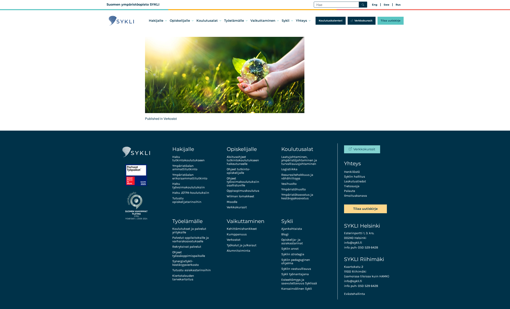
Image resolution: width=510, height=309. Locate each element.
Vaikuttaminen (262, 20)
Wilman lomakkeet (240, 196)
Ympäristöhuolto (293, 189)
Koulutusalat (207, 20)
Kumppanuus (237, 234)
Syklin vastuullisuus (296, 269)
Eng (374, 4)
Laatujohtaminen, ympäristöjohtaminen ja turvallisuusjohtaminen (299, 160)
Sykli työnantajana (295, 274)
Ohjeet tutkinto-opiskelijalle (238, 171)
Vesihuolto (289, 184)
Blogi (285, 234)
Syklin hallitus (354, 176)
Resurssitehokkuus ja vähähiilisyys (297, 176)
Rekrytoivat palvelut (186, 246)
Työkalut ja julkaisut (241, 245)
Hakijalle (156, 20)
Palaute (349, 191)
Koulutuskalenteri (330, 20)
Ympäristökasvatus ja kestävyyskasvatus (297, 196)
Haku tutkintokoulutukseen (188, 158)
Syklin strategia (292, 254)
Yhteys (301, 20)
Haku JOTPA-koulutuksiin (190, 193)
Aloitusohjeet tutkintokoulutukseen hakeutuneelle (243, 160)
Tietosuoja (351, 186)
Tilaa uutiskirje (390, 20)
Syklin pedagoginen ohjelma (295, 261)
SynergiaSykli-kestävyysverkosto (185, 263)
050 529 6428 (368, 247)
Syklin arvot (290, 248)
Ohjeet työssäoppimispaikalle (188, 254)
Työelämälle (234, 20)
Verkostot (233, 240)
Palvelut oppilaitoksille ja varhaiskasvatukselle (190, 239)
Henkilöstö (352, 172)
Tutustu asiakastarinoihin (191, 270)
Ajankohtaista (291, 229)
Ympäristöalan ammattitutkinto (184, 167)
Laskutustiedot (355, 181)
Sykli (285, 20)
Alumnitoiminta (238, 250)
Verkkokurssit (363, 20)
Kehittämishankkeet (242, 229)
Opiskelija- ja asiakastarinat (292, 241)
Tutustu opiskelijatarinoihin (186, 200)
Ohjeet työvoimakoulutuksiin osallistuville (243, 181)
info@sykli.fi (353, 242)
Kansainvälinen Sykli (296, 288)
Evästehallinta (354, 294)
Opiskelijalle (180, 20)
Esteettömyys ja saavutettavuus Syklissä (299, 281)
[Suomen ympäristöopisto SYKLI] (121, 21)
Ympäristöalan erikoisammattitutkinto (189, 176)
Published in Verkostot (161, 118)
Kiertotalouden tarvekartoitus (183, 277)
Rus (398, 4)
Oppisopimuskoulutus (243, 191)
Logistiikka (289, 169)
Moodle (232, 202)
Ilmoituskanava (355, 196)
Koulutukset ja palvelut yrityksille (189, 230)
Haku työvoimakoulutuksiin (188, 185)
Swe (386, 4)
